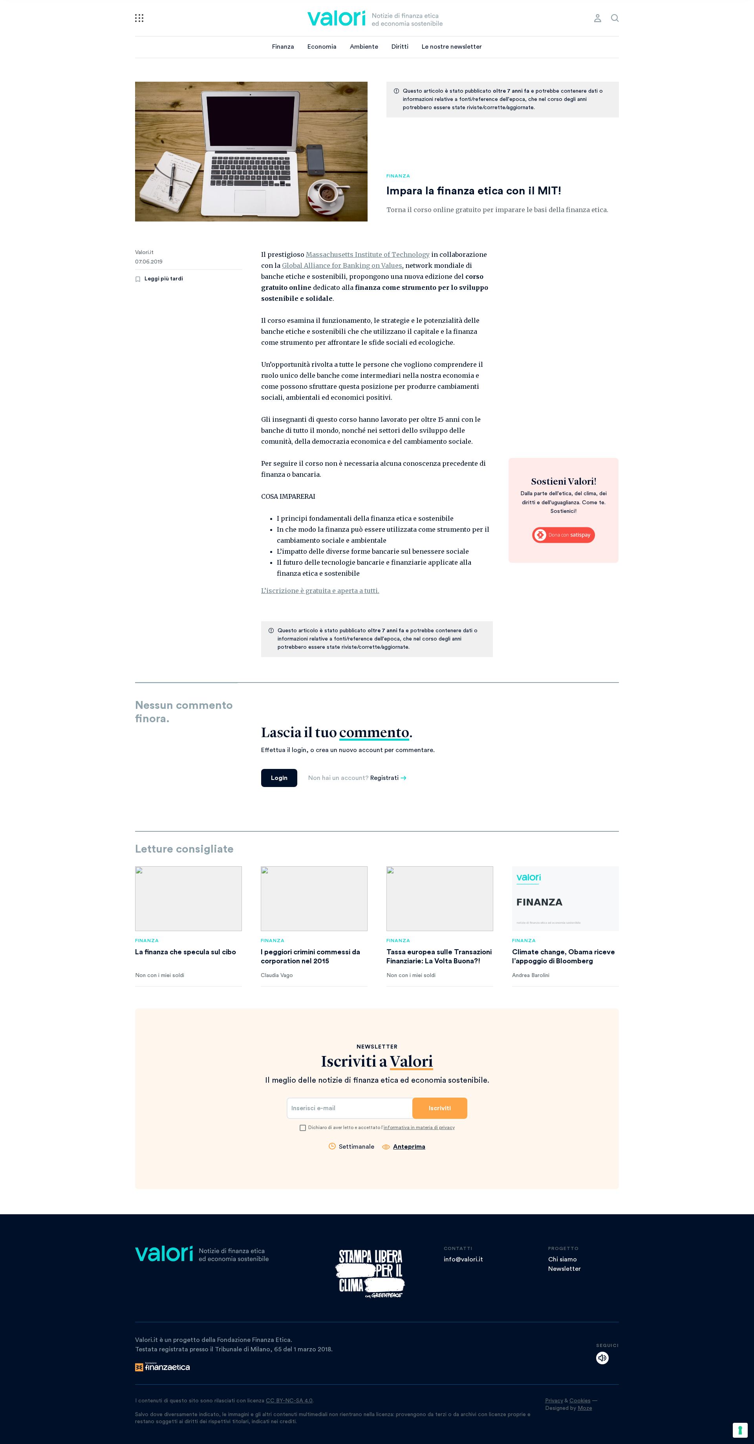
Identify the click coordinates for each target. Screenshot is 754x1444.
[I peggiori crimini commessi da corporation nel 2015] (314, 898)
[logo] (375, 18)
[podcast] (602, 1358)
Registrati (384, 778)
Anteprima (409, 1147)
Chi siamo (562, 1259)
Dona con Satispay (563, 535)
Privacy (554, 1401)
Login (279, 778)
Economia (322, 47)
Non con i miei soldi (159, 975)
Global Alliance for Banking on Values (342, 265)
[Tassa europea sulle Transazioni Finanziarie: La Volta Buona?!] (439, 898)
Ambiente (364, 47)
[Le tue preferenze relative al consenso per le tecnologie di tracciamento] (740, 1430)
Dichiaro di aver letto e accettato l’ (381, 1127)
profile (598, 18)
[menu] (139, 18)
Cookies (580, 1401)
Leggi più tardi (164, 279)
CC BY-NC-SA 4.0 (289, 1401)
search (615, 18)
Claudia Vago (277, 975)
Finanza (283, 47)
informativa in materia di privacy (419, 1127)
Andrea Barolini (530, 975)
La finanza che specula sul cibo (185, 951)
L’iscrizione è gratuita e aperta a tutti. (320, 591)
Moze (585, 1408)
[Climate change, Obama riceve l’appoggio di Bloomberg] (565, 898)
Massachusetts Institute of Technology (368, 254)
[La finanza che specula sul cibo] (188, 898)
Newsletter (564, 1269)
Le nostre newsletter (452, 47)
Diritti (400, 47)
